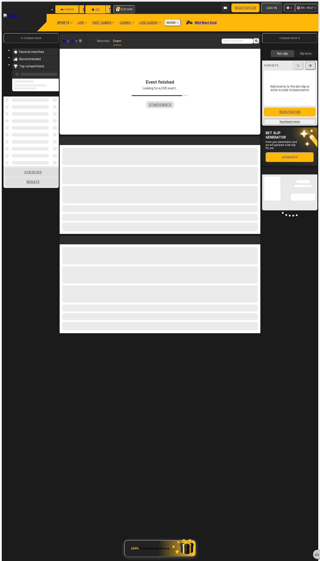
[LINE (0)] (64, 41)
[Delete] (256, 239)
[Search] (256, 41)
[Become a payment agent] (225, 7)
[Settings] (289, 8)
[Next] (73, 239)
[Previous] (54, 73)
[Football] (72, 41)
